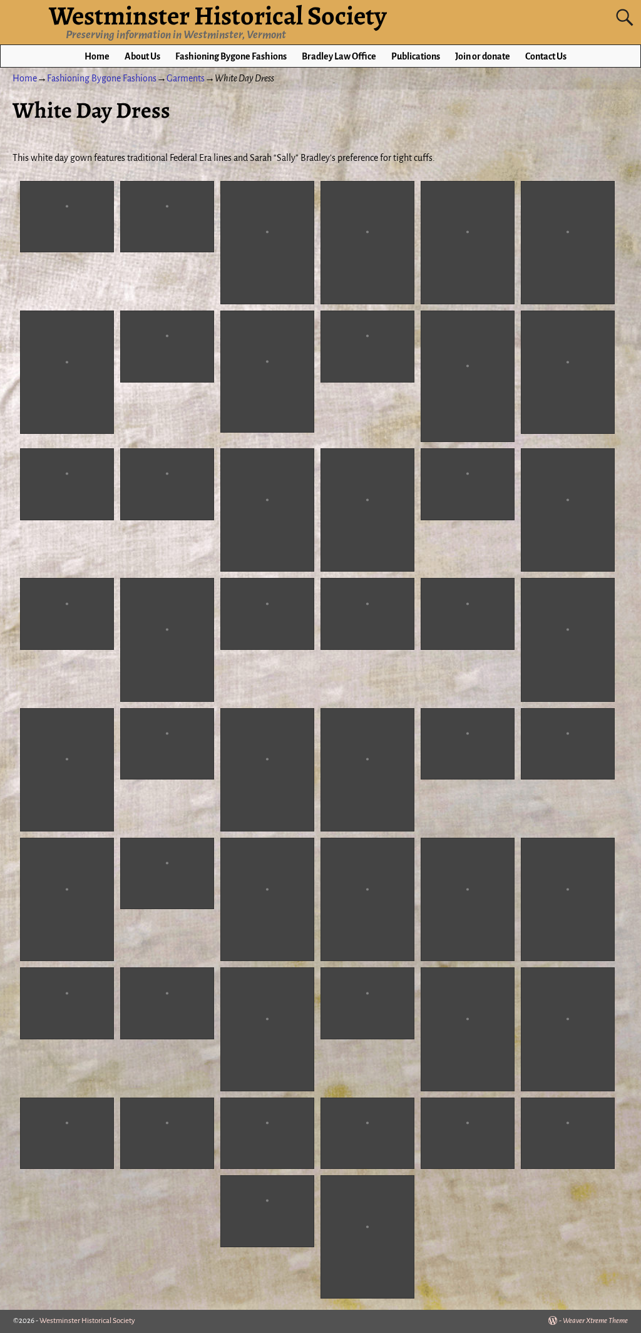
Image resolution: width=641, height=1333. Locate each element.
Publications (415, 56)
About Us (142, 56)
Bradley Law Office (339, 56)
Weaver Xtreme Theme (595, 1321)
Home (97, 56)
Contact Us (546, 56)
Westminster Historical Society (87, 1321)
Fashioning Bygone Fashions (231, 56)
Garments (186, 78)
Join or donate (482, 56)
